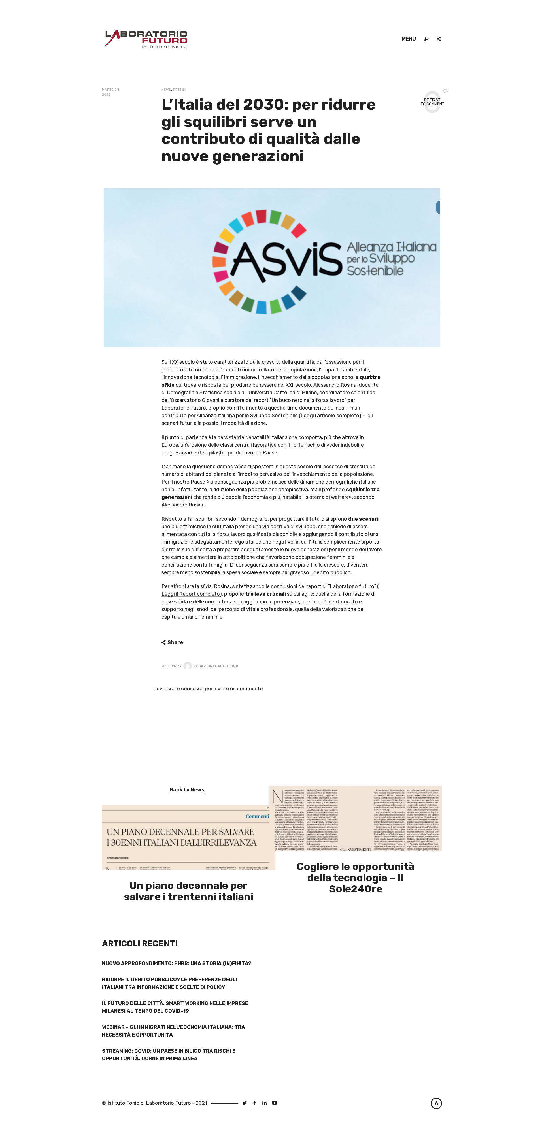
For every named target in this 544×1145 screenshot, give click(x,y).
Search (426, 39)
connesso (192, 689)
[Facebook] (254, 1103)
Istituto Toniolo (125, 1103)
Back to (187, 790)
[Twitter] (244, 1103)
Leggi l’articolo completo (330, 415)
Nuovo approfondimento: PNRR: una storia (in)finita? (176, 963)
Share (439, 39)
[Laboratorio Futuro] (146, 38)
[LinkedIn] (264, 1103)
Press (178, 89)
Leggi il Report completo (191, 594)
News (166, 89)
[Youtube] (274, 1103)
